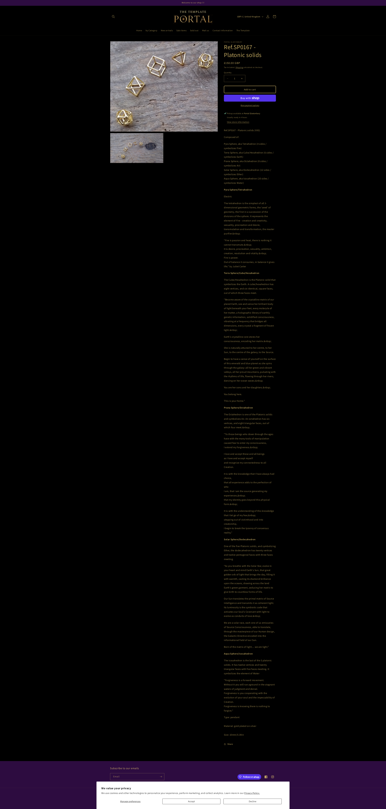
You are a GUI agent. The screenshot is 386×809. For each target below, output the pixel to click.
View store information (238, 122)
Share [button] (230, 744)
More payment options (250, 105)
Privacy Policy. (252, 793)
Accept (191, 801)
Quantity (227, 72)
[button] (113, 16)
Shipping (239, 67)
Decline (252, 801)
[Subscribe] (161, 776)
